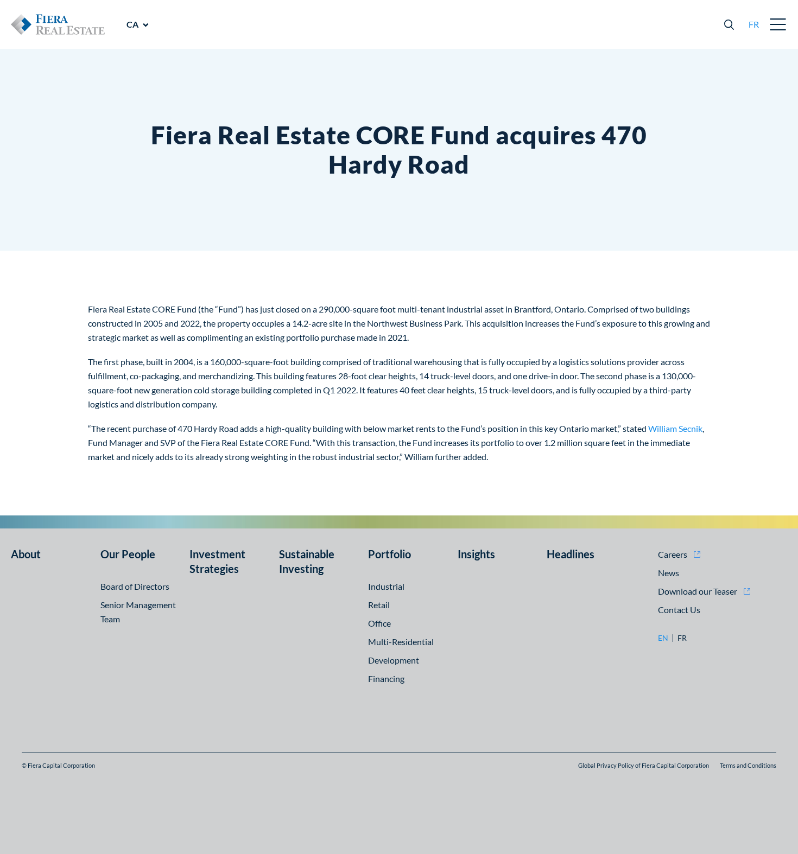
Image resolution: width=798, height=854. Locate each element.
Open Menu (778, 24)
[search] (729, 24)
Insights (476, 553)
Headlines (570, 553)
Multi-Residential (401, 641)
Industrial (386, 586)
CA (132, 24)
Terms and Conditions (748, 765)
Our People (127, 553)
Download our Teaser (697, 591)
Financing (386, 678)
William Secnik (675, 428)
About (26, 553)
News (668, 573)
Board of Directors (134, 586)
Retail (379, 605)
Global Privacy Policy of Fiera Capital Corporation (643, 765)
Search (729, 24)
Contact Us (679, 609)
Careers (672, 554)
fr (754, 24)
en (663, 638)
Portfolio (389, 553)
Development (393, 660)
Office (379, 623)
